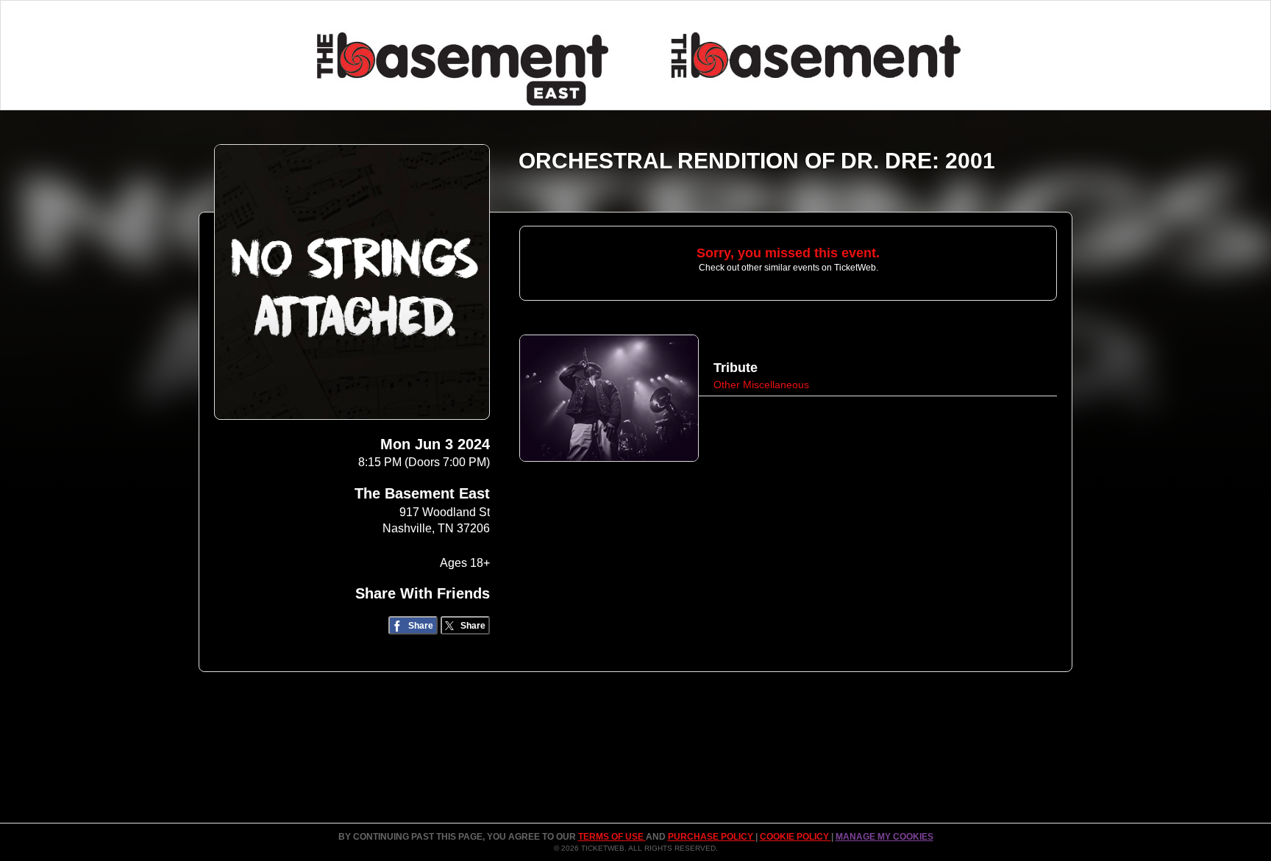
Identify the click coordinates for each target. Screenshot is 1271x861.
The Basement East (422, 493)
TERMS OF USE (612, 837)
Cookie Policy (795, 837)
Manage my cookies (884, 837)
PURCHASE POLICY (711, 837)
